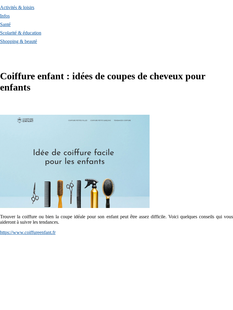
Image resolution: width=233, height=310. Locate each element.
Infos (5, 15)
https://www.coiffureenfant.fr (28, 232)
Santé (5, 24)
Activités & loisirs (17, 7)
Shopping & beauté (18, 41)
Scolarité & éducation (20, 32)
